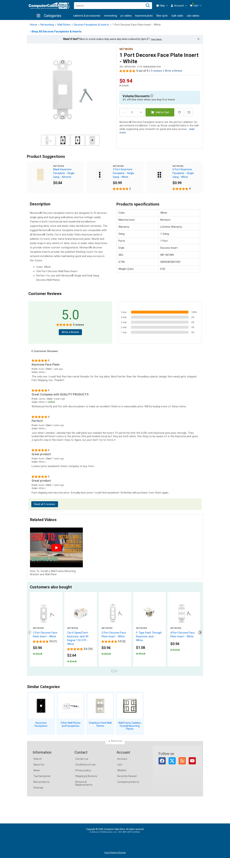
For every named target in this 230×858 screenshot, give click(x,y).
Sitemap (38, 787)
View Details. (156, 39)
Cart (119, 764)
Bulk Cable (177, 15)
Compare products (128, 781)
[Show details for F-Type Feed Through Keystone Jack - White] (149, 613)
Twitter (172, 760)
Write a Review (173, 70)
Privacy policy (83, 770)
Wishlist (121, 770)
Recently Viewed (127, 776)
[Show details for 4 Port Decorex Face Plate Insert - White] (183, 613)
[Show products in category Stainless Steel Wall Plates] (100, 706)
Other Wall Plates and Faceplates (70, 724)
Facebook (162, 760)
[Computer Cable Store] (49, 6)
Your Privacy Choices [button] (115, 852)
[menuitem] (162, 5)
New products (41, 781)
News (36, 770)
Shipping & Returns (86, 776)
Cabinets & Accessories (86, 15)
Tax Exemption (42, 776)
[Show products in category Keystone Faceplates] (41, 706)
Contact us (81, 758)
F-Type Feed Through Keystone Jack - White (149, 636)
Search (37, 758)
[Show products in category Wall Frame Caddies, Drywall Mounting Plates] (130, 706)
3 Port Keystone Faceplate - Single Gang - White (123, 173)
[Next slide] (200, 632)
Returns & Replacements (83, 783)
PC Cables (126, 15)
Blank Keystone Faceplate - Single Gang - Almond (63, 173)
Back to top (116, 741)
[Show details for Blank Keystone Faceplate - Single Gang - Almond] (40, 174)
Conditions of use (85, 764)
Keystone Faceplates (40, 724)
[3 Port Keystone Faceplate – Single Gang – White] (99, 174)
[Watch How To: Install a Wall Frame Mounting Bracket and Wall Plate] (56, 548)
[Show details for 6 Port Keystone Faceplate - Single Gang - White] (159, 174)
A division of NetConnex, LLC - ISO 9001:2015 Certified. (115, 832)
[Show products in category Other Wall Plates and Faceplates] (70, 706)
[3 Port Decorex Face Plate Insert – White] (115, 613)
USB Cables (193, 15)
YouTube (192, 760)
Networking (110, 15)
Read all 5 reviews (44, 504)
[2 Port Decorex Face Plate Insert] (46, 613)
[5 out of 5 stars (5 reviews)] (127, 70)
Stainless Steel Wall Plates (100, 724)
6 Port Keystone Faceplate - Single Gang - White (183, 173)
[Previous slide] (29, 632)
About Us (38, 764)
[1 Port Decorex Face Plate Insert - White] (70, 89)
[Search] (148, 5)
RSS (182, 760)
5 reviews (156, 70)
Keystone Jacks (144, 15)
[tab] (113, 671)
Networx (126, 49)
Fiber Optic (162, 15)
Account (122, 758)
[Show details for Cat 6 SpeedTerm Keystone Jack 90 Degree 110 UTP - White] (80, 613)
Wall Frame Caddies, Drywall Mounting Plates (129, 725)
